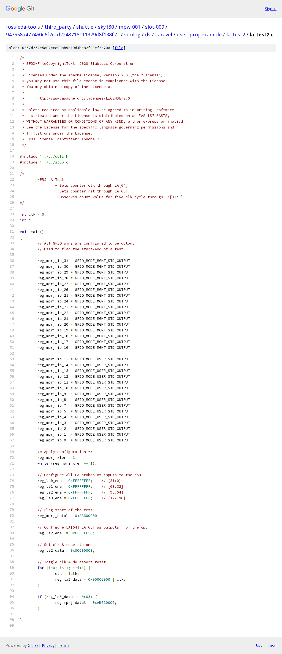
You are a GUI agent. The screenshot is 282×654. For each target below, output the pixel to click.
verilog (132, 34)
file (119, 47)
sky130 (106, 26)
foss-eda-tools (23, 26)
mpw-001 (129, 26)
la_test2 (235, 34)
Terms (63, 645)
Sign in (270, 8)
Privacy (48, 645)
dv (148, 34)
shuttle (84, 26)
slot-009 (154, 26)
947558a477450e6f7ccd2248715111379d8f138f (60, 34)
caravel (163, 34)
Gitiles (33, 645)
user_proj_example (199, 34)
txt (259, 645)
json (272, 645)
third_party (58, 26)
